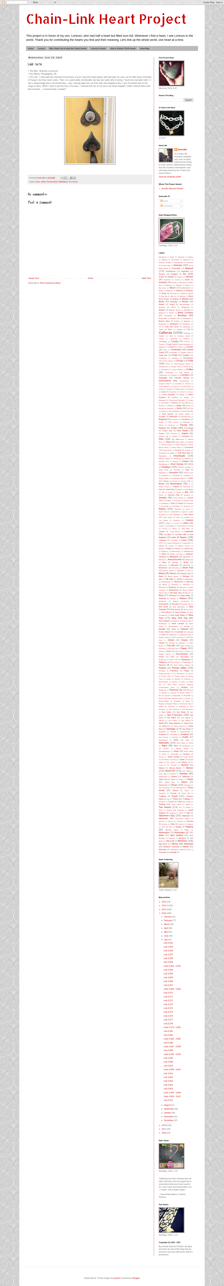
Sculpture (184, 734)
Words (186, 847)
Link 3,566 (168, 981)
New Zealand (164, 621)
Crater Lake (179, 389)
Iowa (161, 489)
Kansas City (188, 500)
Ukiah (188, 807)
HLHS (190, 464)
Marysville (186, 557)
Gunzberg (162, 453)
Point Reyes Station (182, 665)
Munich (188, 593)
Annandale (176, 268)
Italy (186, 492)
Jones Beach (178, 498)
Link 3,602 (168, 1077)
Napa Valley (185, 595)
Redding (184, 687)
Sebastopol (163, 740)
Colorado (163, 378)
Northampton (173, 626)
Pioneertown (175, 662)
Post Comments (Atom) (50, 283)
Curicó (182, 392)
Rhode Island (185, 693)
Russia (161, 704)
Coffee (189, 369)
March (167, 924)
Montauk (186, 584)
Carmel (171, 347)
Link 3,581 (168, 1031)
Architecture (170, 271)
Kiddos (162, 509)
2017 (164, 1129)
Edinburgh (173, 417)
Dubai (163, 411)
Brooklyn (182, 315)
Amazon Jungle (165, 262)
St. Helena (182, 762)
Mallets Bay (188, 549)
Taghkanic (186, 776)
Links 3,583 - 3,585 (172, 1039)
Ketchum (187, 506)
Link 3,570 (168, 993)
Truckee (162, 802)
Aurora (177, 280)
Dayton (186, 397)
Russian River (172, 704)
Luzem (171, 546)
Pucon (190, 673)
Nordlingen (163, 623)
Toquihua (162, 793)
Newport (176, 621)
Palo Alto (171, 645)
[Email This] (62, 178)
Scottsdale (173, 734)
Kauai (180, 503)
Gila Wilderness (178, 439)
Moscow (183, 587)
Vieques (190, 824)
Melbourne (163, 565)
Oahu (173, 629)
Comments (168, 206)
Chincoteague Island (182, 364)
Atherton (189, 277)
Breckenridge (185, 304)
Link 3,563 (168, 970)
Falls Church (173, 422)
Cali (188, 329)
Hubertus (165, 475)
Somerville (174, 754)
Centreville (173, 352)
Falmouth (186, 422)
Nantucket (173, 595)
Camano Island (183, 336)
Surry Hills (162, 774)
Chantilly (185, 355)
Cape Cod (171, 344)
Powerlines (174, 671)
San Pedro (172, 720)
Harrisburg (177, 458)
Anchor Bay (165, 265)
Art (184, 274)
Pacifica (172, 643)
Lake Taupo (168, 517)
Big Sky (164, 296)
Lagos (184, 512)
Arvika (161, 277)
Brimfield (187, 310)
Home (30, 48)
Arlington (174, 274)
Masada (162, 560)
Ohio (163, 635)
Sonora (161, 757)
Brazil (172, 304)
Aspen (179, 277)
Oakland (184, 629)
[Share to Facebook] (71, 178)
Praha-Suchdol (164, 673)
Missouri (189, 582)
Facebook (185, 419)
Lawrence (176, 520)
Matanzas (189, 560)
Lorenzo (41, 48)
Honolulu (176, 470)
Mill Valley (169, 579)
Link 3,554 (168, 943)
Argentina (185, 271)
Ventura (180, 821)
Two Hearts (73, 182)
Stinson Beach (175, 768)
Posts (165, 201)
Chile (190, 360)
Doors (37, 182)
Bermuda (173, 293)
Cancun (187, 341)
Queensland (163, 682)
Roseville (177, 701)
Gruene (178, 450)
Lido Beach (182, 526)
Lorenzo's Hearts (98, 48)
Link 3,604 (168, 1085)
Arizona (162, 274)
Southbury (165, 759)
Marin (164, 554)
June (166, 936)
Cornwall (178, 384)
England (162, 419)
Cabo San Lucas (172, 327)
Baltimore (169, 285)
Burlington (186, 324)
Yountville (173, 852)
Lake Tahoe (188, 514)
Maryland (174, 557)
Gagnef (185, 433)
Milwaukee (189, 579)
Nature (183, 598)
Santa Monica (179, 726)
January (168, 917)
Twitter (187, 804)
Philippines (163, 662)
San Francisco (174, 715)
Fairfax (161, 422)
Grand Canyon (166, 445)
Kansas (177, 500)
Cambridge (163, 341)
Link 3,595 (168, 1058)
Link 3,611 (168, 1100)
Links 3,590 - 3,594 (172, 1054)
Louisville (174, 540)
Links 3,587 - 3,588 (172, 1046)
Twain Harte (176, 804)
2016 (164, 1125)
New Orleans (180, 612)
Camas (161, 339)
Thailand (187, 785)
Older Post (146, 278)
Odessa (190, 632)
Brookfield (168, 315)
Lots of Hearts (179, 537)
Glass (168, 442)
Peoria (161, 657)
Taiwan (181, 779)
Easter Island (184, 414)
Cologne (173, 375)
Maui (164, 562)
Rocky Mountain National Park (171, 698)
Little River (185, 529)
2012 (164, 902)
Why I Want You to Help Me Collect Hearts (68, 48)
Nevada (175, 604)
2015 (164, 913)
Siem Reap (181, 743)
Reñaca (164, 693)
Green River (176, 447)
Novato (162, 629)
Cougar (169, 389)
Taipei (173, 779)
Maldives (178, 549)
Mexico (173, 573)
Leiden (168, 523)
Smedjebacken (164, 751)
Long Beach (175, 531)
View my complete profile (170, 177)
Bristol (171, 313)
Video (172, 824)
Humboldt (176, 475)
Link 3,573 (168, 1004)
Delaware (162, 400)
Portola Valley (179, 667)
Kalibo (168, 500)
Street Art (170, 770)
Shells (175, 740)
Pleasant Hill (164, 665)
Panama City (173, 648)
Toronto (173, 793)
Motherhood (173, 590)
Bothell (161, 304)
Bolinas (185, 299)
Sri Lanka (171, 762)
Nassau (173, 598)
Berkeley (189, 291)
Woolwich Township (171, 847)
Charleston (163, 358)
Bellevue (169, 291)
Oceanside (179, 632)
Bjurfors (182, 296)
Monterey (172, 587)
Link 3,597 (168, 1066)
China (167, 364)
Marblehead (188, 551)
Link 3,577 (168, 1020)
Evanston (174, 419)
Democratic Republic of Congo (181, 400)
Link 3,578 (168, 1023)
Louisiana (162, 540)
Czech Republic (168, 395)
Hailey (172, 453)
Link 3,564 (168, 973)
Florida (183, 425)
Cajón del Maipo (165, 329)
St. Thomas (171, 765)
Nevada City (186, 604)
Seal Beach (163, 737)
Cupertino (173, 392)
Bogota (175, 299)
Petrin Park (173, 660)
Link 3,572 (168, 1000)
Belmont (179, 291)
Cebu (165, 350)
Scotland (162, 734)
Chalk (174, 355)
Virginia (189, 826)
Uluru (161, 810)
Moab (165, 584)
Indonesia (186, 487)
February (168, 920)
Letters (186, 523)
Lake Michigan (174, 514)
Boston (185, 301)
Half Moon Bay (184, 453)
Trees (175, 799)
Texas (174, 785)
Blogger (136, 1278)
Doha (188, 406)
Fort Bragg (188, 428)
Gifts (161, 439)
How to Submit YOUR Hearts (123, 48)
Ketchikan (176, 506)
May (166, 932)
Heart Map (144, 48)
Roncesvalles (164, 701)
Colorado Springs (181, 378)
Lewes (161, 526)
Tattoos (184, 782)
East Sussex (167, 414)
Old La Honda (178, 637)
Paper (184, 648)
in (189, 484)
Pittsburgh (187, 662)
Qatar (169, 679)
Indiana (176, 487)
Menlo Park (188, 568)
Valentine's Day (167, 815)
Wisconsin (163, 844)
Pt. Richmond (179, 673)
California (165, 332)
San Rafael (185, 720)
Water (161, 835)
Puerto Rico (166, 676)
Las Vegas (163, 520)
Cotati (161, 389)
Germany (185, 436)
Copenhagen (184, 381)
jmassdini (182, 149)
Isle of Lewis (167, 492)
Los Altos (167, 534)
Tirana (186, 790)
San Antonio (174, 709)
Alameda (181, 257)
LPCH (161, 543)
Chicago (179, 361)
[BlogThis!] (65, 178)
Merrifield (180, 571)
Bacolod (183, 282)
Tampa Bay (169, 782)
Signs (164, 745)
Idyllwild (166, 481)
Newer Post (34, 278)
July (166, 940)
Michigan (186, 576)
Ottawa (161, 643)
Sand (161, 723)
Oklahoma (172, 635)
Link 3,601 (168, 1073)
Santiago (170, 728)
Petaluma (162, 660)
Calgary (180, 329)
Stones (189, 767)
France (161, 433)
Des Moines (186, 403)
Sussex (173, 774)
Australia (163, 282)
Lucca (161, 546)
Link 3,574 (168, 1008)
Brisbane (162, 313)
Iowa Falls (170, 489)
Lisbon (174, 529)
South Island (188, 757)
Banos (187, 285)
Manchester (176, 551)
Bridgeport (185, 307)
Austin (187, 280)
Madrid (161, 549)
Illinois (161, 484)
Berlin (164, 293)
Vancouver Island (182, 818)
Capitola (162, 347)
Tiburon (175, 790)
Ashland (170, 277)
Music (161, 595)
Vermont (190, 821)
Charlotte (175, 358)
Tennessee (163, 785)
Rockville (187, 695)
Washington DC (181, 832)
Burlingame (174, 324)
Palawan (182, 643)
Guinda (188, 450)
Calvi (171, 336)
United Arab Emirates (175, 810)
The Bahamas (164, 788)
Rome (188, 698)
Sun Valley (186, 771)
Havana (176, 461)
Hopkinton (162, 473)
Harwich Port (164, 461)
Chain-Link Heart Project (106, 18)
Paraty (161, 651)
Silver (176, 746)
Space (174, 759)
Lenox (176, 523)
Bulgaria (187, 321)
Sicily (187, 740)
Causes (189, 347)
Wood (175, 843)
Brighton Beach (175, 310)
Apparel (189, 268)
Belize (161, 291)
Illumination (176, 483)
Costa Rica (186, 386)
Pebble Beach (165, 654)
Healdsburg (163, 464)
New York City (180, 618)
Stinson (162, 768)
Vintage (178, 827)
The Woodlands (179, 788)
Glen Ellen (180, 442)
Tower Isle (186, 793)
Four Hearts (182, 430)
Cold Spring (184, 372)
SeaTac (175, 737)
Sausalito (162, 732)
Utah (188, 813)
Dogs (178, 405)
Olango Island (164, 637)
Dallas (181, 395)
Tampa (190, 779)
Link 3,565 (168, 977)
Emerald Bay (186, 417)
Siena (191, 743)
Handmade (179, 455)
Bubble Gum (175, 318)
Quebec (177, 679)
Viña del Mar (167, 827)
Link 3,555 (168, 947)
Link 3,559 (168, 962)
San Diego (181, 712)
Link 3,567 (168, 985)
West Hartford (176, 835)
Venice (170, 821)
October (168, 1113)
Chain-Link (163, 355)
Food (174, 428)
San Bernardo (187, 709)
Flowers (162, 428)
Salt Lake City (185, 704)
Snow (176, 751)
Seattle (185, 737)
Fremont (174, 433)
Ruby (188, 701)
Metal (43, 182)
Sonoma (186, 754)
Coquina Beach (165, 384)
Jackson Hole (173, 495)
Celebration (176, 349)
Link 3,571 (168, 997)
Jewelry (163, 497)
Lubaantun (186, 543)
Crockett (190, 389)
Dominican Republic (166, 408)
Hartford (187, 458)
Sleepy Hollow (182, 748)
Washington (164, 832)
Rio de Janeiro (164, 695)
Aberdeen (162, 257)
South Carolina (174, 757)
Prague (186, 671)
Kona (188, 509)
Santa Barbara (174, 723)
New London (188, 609)
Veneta (161, 821)
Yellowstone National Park (180, 849)
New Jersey (175, 609)
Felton (161, 425)
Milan (161, 579)
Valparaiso (186, 816)
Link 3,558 (168, 958)
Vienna (181, 824)
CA (160, 327)
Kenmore (189, 503)
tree (168, 799)
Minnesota (178, 582)
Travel (174, 796)
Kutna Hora (163, 512)
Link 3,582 (168, 1035)
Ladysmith (174, 512)
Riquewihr (177, 695)
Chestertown (188, 358)
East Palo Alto (187, 411)
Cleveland (165, 369)
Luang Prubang (173, 543)
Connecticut (165, 380)
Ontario (171, 640)
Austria (174, 282)
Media (185, 562)
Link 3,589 (168, 1050)
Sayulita (173, 732)
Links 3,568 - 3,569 (172, 989)
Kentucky (165, 506)
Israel (179, 492)
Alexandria (175, 260)
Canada (174, 341)
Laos (178, 517)
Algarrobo (186, 260)
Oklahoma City (185, 635)
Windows (182, 840)
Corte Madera (164, 386)
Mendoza (175, 568)
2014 (164, 909)
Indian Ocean (164, 487)
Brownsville (163, 318)
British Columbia (185, 313)
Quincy (174, 682)
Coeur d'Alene (177, 369)
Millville (179, 579)
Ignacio (175, 481)
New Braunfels (179, 607)
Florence (171, 425)
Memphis (186, 565)
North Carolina (178, 623)
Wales (186, 830)
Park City (178, 651)
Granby (190, 442)
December (169, 1120)
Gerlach (175, 436)
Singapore (186, 746)
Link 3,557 (168, 954)
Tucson (171, 802)
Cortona (176, 386)
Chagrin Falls (185, 352)
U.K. (180, 807)
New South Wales (178, 615)
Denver (175, 403)
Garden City (163, 436)
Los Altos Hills (180, 534)
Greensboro (167, 450)
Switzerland (163, 776)
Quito (183, 682)
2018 (164, 1133)
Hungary (187, 475)
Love (183, 540)
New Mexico (167, 612)
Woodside (188, 844)
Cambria (186, 339)
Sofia (164, 754)
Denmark (165, 403)
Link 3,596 (168, 1062)
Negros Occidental (181, 601)
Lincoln (164, 529)
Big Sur (173, 296)
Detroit (170, 406)
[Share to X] (68, 178)
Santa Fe (166, 726)
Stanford (184, 765)
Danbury (175, 397)
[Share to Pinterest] (74, 178)
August (167, 1105)
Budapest (187, 318)
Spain (182, 759)
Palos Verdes (185, 646)
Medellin (175, 562)
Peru (172, 657)
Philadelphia (63, 182)
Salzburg (182, 706)
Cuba (163, 392)
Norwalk (187, 626)
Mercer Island (168, 571)
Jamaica (187, 495)
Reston (173, 693)
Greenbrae (188, 447)
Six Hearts (164, 748)
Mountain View (176, 593)
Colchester (169, 372)
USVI (181, 813)
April (166, 928)
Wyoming (162, 849)
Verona (164, 824)
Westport (182, 838)
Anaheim (189, 262)
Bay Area (162, 288)
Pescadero (184, 657)
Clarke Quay (188, 366)
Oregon (184, 640)
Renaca (190, 690)
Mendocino (163, 568)
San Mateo (171, 718)
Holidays (166, 467)
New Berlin (163, 607)
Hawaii (185, 461)
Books (161, 301)
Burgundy (162, 324)
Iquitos (179, 489)
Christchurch (163, 366)
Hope (187, 470)
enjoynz (117, 1278)
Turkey (188, 802)
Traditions (163, 796)
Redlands (162, 690)
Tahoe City (163, 779)
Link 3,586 (168, 1043)
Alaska (190, 257)
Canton (161, 344)
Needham (162, 601)
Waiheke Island (172, 830)
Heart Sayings (177, 464)
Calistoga (186, 333)
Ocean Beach (164, 632)
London (162, 531)
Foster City (167, 431)
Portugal (162, 671)
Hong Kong (163, 470)
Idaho (191, 478)
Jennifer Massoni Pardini (172, 188)
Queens (187, 679)
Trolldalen (186, 799)
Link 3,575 (168, 1012)
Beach (172, 288)
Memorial (174, 565)
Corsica (187, 384)
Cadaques (186, 327)
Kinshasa (177, 509)
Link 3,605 (168, 1089)
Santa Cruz (188, 723)
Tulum (179, 802)
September (169, 1109)
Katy (173, 503)
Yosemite (162, 852)
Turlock (162, 804)
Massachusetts (174, 559)
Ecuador (162, 417)
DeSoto (161, 406)
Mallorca (165, 551)
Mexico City (185, 573)
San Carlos (166, 712)
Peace (188, 651)
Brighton (162, 310)
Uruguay (172, 813)
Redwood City (175, 690)
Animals (178, 265)
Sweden (184, 773)
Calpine (161, 336)
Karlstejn (164, 503)
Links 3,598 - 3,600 (172, 1069)
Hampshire (163, 456)
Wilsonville (170, 841)
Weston (172, 838)
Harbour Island (164, 458)
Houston (173, 472)
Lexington (170, 526)
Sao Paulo (186, 729)
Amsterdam (178, 262)
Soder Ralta (188, 751)
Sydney (174, 776)
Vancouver (163, 818)
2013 (164, 905)
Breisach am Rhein (167, 307)
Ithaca (161, 495)
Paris (169, 651)
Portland (162, 668)
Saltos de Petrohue (167, 706)
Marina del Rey (176, 554)
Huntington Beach (179, 478)
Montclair (162, 587)
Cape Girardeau (185, 344)
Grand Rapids (180, 445)
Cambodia (173, 339)
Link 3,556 (168, 950)
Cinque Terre (176, 366)
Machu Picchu (184, 546)
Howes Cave (188, 473)
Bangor (179, 285)
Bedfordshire (185, 288)
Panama (162, 648)
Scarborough (185, 732)
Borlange (173, 302)
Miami (161, 576)
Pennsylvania (52, 182)
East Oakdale (174, 411)
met (189, 571)
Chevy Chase (167, 361)
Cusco (190, 392)
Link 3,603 (168, 1081)
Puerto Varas (180, 676)
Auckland (167, 280)
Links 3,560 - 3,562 (172, 966)
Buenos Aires (164, 321)
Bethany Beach (187, 293)
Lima (191, 526)
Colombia (184, 375)
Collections (163, 375)
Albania (164, 260)
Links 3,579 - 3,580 (172, 1027)
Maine (169, 549)
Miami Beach (173, 576)
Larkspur (187, 517)
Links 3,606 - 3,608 (172, 1093)
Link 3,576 (168, 1016)
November (169, 1116)
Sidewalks (164, 742)
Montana (175, 584)
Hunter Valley (164, 478)
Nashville (162, 598)
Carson (180, 347)
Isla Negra (189, 489)
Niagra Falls (186, 621)
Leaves (189, 520)
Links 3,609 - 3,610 (172, 1096)
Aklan (172, 257)
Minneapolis (166, 582)
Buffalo (177, 321)
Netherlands (163, 604)
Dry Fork (190, 408)
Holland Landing (184, 467)
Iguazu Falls (186, 481)
